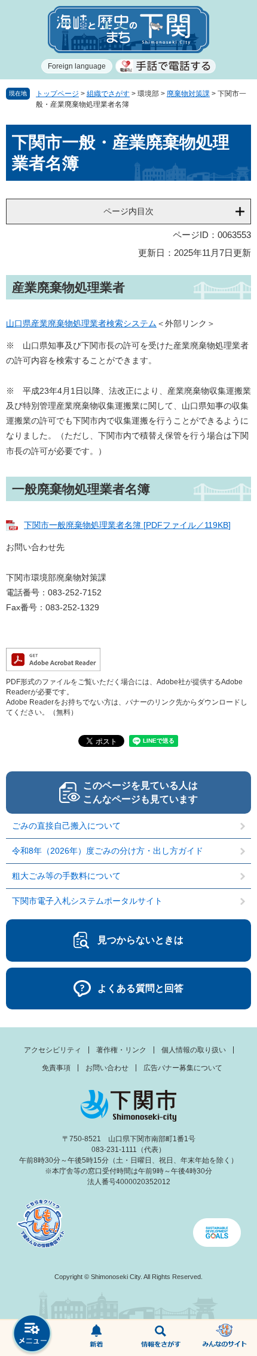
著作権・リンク (121, 1050)
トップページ (57, 93)
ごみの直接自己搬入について (66, 825)
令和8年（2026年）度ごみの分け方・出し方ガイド (112, 850)
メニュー (32, 1335)
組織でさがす (108, 93)
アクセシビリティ (52, 1050)
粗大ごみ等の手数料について (66, 876)
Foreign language (77, 66)
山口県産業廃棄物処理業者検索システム (81, 323)
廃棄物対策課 (188, 93)
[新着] (97, 1338)
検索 (160, 1338)
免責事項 (56, 1067)
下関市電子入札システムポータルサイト (87, 901)
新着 (97, 1338)
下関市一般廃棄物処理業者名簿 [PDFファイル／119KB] (127, 525)
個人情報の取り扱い (193, 1050)
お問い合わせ (106, 1067)
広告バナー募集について (182, 1067)
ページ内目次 (128, 211)
